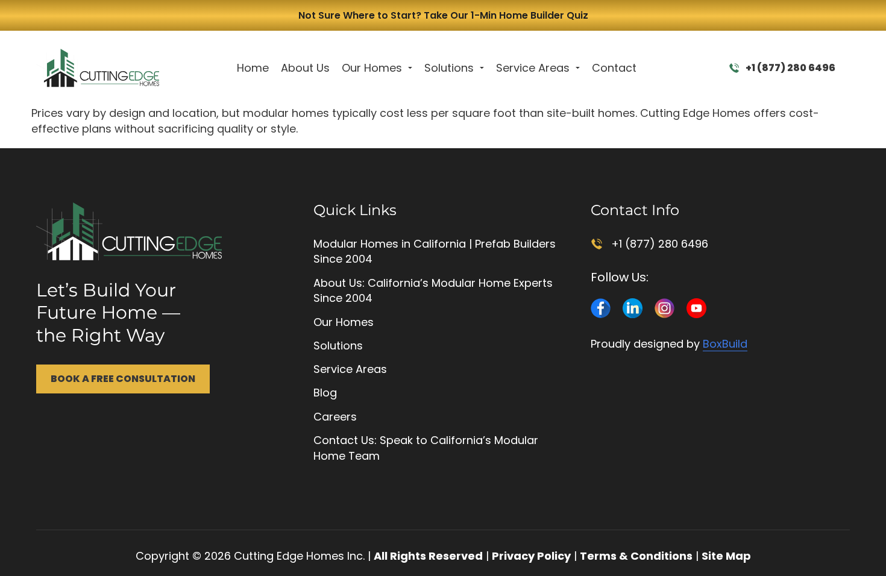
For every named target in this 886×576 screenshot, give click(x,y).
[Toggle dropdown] (410, 68)
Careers (335, 416)
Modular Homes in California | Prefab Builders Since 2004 (434, 251)
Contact (614, 67)
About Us (305, 67)
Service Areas (533, 67)
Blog (325, 392)
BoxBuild (725, 343)
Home (253, 67)
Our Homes (372, 67)
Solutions (449, 67)
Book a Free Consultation (123, 379)
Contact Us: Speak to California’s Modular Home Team (425, 448)
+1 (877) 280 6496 (790, 68)
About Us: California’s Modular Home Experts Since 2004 (433, 290)
